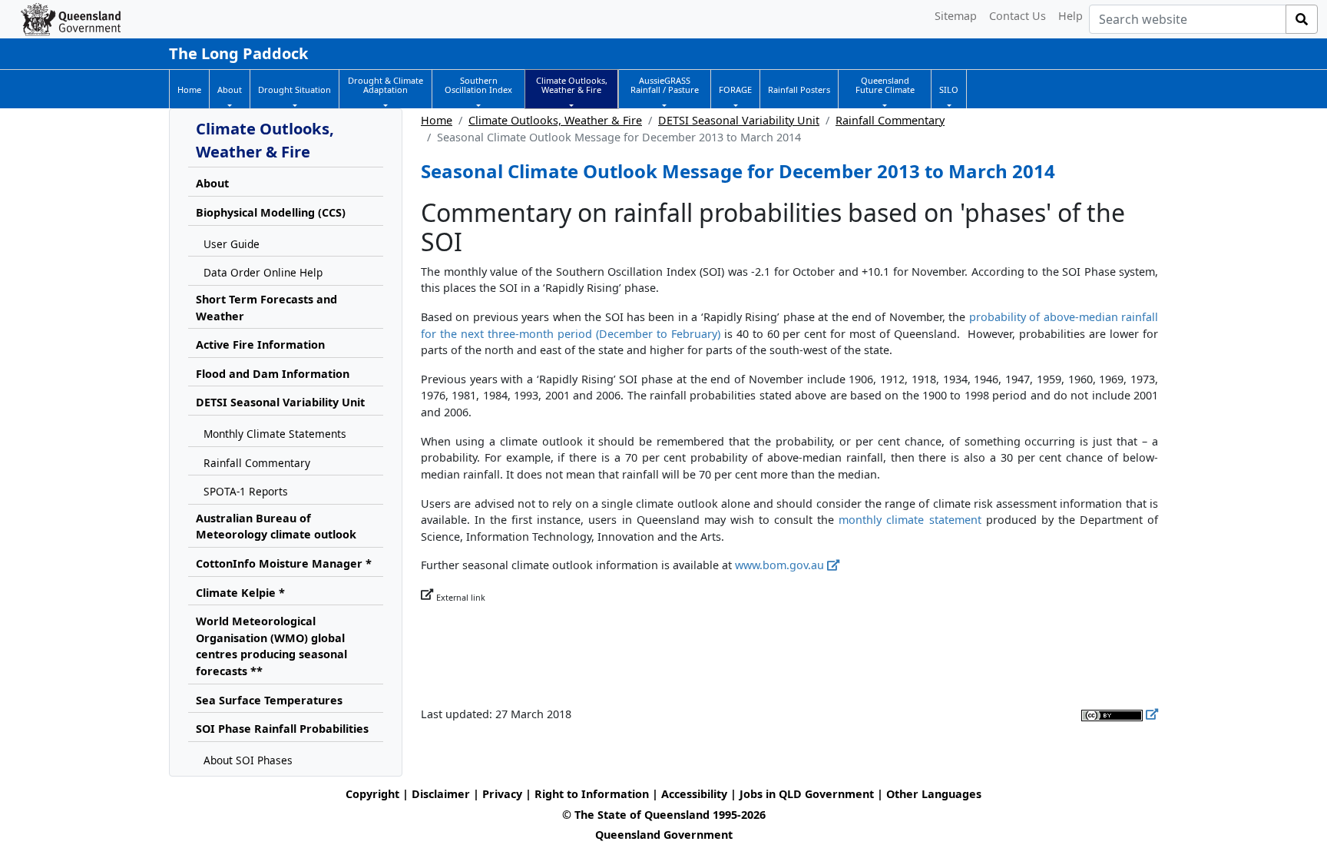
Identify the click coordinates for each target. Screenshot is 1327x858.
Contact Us (1017, 15)
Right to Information (591, 794)
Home (436, 120)
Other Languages (933, 794)
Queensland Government (664, 834)
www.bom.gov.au (779, 565)
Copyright (372, 794)
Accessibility (694, 794)
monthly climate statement (910, 519)
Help (1070, 15)
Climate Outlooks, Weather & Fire (555, 120)
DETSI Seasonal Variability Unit (738, 120)
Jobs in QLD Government (808, 794)
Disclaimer (441, 794)
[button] (230, 90)
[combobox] (1187, 19)
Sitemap (956, 15)
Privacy (502, 794)
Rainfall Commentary (890, 120)
